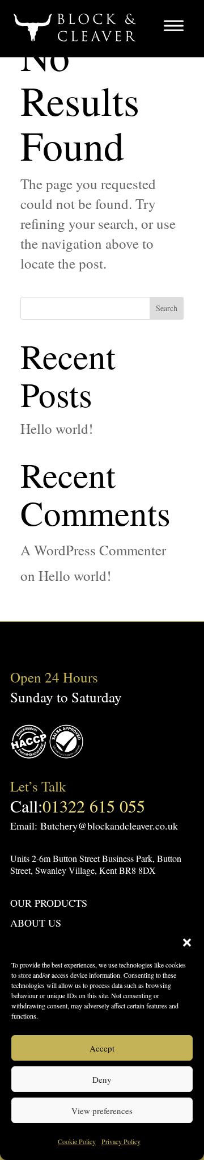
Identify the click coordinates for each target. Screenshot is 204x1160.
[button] (187, 942)
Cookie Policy (77, 1141)
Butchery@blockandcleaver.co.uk (109, 825)
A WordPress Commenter (93, 550)
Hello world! (56, 428)
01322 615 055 (93, 805)
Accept (102, 1048)
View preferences (102, 1110)
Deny (102, 1079)
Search (166, 308)
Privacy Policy (121, 1141)
